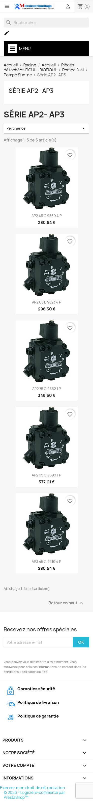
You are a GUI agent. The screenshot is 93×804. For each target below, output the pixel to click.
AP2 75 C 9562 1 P (46, 388)
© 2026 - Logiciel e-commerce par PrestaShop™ (34, 795)
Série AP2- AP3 (31, 90)
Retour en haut (66, 603)
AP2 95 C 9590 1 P (46, 475)
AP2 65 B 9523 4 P (46, 302)
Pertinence (46, 128)
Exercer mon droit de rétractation (32, 787)
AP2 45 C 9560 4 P (46, 215)
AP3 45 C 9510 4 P (46, 561)
